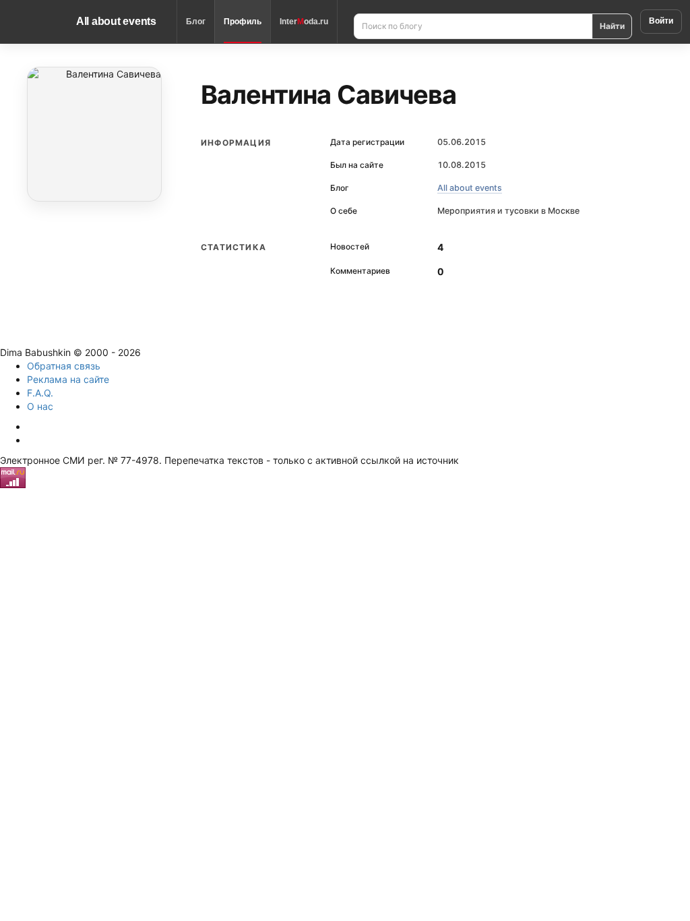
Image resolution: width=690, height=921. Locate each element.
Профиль (242, 21)
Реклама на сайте (68, 379)
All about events (116, 21)
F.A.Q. (40, 392)
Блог (196, 21)
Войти (661, 21)
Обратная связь (63, 366)
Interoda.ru (304, 21)
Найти (612, 26)
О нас (40, 406)
